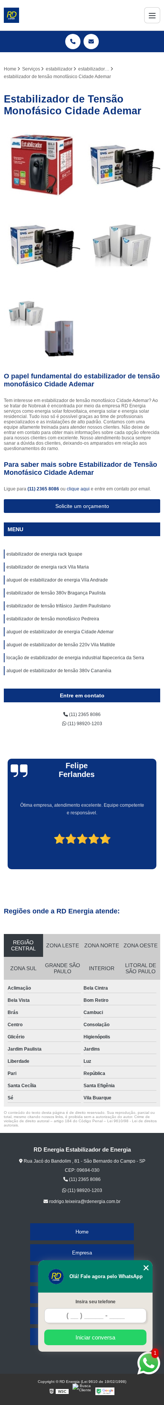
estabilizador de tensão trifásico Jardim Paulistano (58, 606)
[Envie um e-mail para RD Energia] (91, 41)
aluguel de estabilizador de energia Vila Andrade (57, 580)
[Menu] (152, 15)
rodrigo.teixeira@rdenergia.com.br (84, 1201)
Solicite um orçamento (82, 506)
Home (82, 1232)
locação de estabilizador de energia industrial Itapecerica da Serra (75, 657)
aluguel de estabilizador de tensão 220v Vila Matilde (60, 644)
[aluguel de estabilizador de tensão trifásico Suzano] (122, 245)
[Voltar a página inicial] (11, 15)
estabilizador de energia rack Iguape (44, 554)
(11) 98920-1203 (84, 723)
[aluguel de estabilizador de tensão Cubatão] (42, 245)
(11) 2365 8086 (43, 489)
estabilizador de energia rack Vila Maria (47, 567)
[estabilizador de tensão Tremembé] (42, 165)
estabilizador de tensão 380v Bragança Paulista (56, 593)
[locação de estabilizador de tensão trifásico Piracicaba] (42, 325)
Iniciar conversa (95, 1337)
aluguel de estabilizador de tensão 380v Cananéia (58, 670)
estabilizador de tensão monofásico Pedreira (52, 619)
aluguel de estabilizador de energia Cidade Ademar (60, 631)
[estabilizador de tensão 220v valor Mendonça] (122, 165)
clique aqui (78, 489)
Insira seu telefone (96, 1301)
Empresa (82, 1253)
